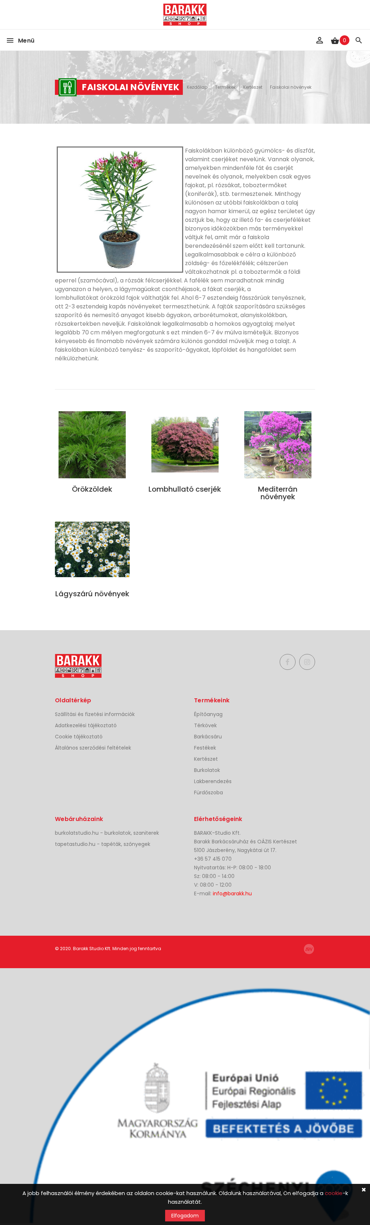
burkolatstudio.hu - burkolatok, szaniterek (107, 833)
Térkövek (205, 725)
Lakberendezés (213, 781)
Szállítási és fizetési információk (95, 714)
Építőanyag (208, 714)
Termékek (225, 87)
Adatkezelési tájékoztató (86, 725)
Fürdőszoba (208, 792)
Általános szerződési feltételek (93, 747)
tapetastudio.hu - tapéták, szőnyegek (102, 844)
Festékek (205, 747)
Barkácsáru (208, 736)
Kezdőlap (197, 87)
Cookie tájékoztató (79, 736)
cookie (334, 1193)
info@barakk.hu (232, 893)
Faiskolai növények (290, 87)
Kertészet (252, 87)
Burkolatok (207, 770)
